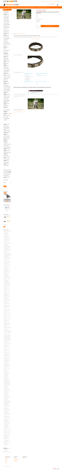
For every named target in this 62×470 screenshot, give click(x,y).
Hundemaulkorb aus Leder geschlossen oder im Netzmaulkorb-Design (6, 404)
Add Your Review (42, 27)
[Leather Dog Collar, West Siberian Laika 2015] (36, 103)
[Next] (11, 197)
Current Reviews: (37, 27)
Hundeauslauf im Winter (6, 349)
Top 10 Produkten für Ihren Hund (7, 326)
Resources (5, 251)
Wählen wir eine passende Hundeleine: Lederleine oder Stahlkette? (7, 406)
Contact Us (53, 3)
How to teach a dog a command (7, 266)
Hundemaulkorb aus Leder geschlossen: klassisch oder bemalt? (7, 389)
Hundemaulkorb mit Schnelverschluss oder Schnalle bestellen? (7, 378)
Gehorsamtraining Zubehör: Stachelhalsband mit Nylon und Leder (7, 417)
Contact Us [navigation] (44, 1)
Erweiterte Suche (5, 187)
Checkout (52, 1)
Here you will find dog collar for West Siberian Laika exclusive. (20, 110)
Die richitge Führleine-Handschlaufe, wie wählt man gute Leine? (7, 398)
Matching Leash (38, 20)
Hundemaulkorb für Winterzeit (7, 431)
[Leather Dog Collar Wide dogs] (36, 63)
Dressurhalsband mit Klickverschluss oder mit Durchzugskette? (6, 393)
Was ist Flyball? (5, 311)
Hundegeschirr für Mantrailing (7, 305)
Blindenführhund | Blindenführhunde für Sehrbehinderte (6, 234)
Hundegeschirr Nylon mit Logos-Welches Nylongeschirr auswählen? (7, 325)
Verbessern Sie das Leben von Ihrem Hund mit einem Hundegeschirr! (7, 346)
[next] (59, 14)
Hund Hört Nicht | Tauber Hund (7, 242)
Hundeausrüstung (6, 302)
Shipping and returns (19, 33)
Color (37, 15)
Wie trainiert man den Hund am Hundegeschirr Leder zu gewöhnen (7, 290)
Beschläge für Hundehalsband (7, 363)
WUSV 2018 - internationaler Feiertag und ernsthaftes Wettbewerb (7, 320)
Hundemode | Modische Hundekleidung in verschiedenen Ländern (7, 343)
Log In (55, 1)
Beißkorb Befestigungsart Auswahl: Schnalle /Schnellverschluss (6, 424)
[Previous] (3, 197)
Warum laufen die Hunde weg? (7, 357)
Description (14, 33)
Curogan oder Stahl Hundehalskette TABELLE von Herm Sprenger (7, 409)
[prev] (12, 14)
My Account (48, 1)
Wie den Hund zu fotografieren (7, 277)
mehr (4, 226)
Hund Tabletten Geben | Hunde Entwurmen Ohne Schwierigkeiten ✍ (7, 244)
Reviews (24, 33)
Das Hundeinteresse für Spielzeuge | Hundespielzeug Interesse (7, 299)
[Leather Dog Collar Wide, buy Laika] (35, 46)
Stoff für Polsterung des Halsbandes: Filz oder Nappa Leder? (7, 439)
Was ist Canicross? (6, 267)
